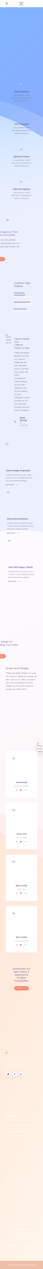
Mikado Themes (29, 1265)
